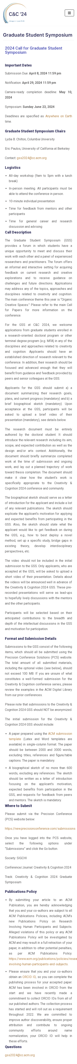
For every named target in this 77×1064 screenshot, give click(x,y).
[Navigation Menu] (69, 13)
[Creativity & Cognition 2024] (15, 13)
